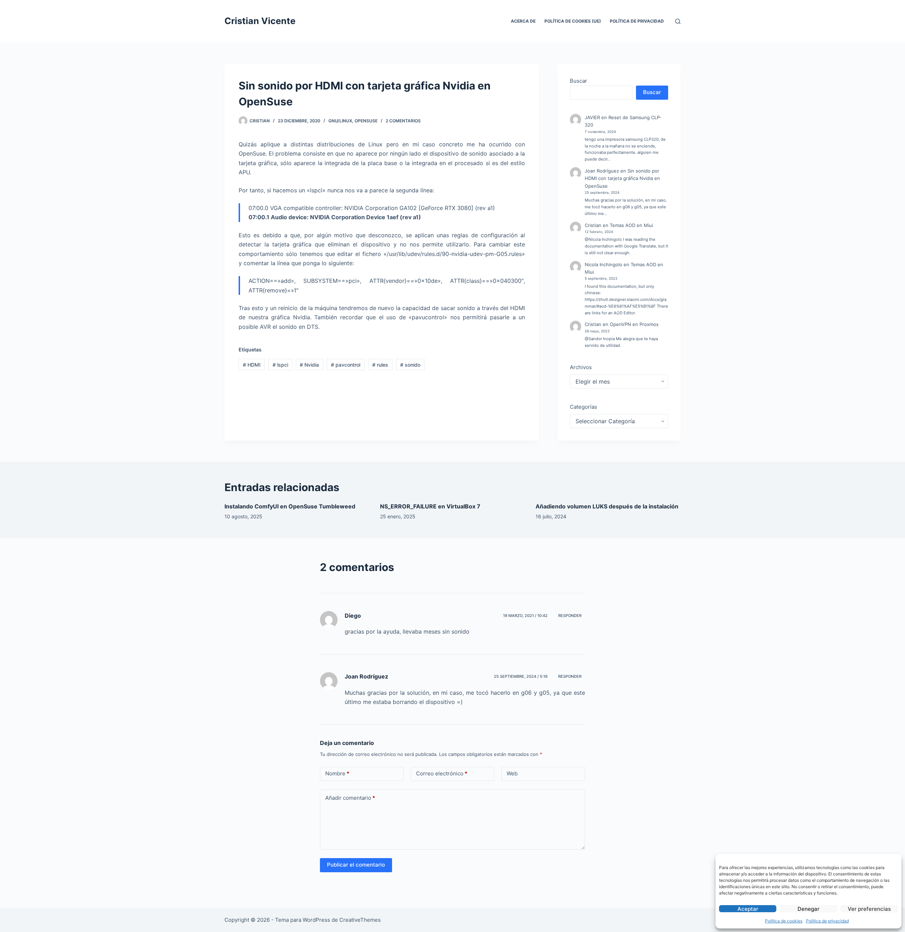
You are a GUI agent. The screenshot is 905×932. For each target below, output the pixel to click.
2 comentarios (403, 120)
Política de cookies (783, 921)
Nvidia (309, 365)
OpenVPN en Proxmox (634, 324)
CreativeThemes (360, 919)
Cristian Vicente (260, 21)
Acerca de (523, 21)
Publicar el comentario (356, 864)
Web (512, 773)
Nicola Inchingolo (603, 264)
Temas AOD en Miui (631, 225)
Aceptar (747, 908)
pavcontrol (345, 365)
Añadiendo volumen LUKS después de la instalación (607, 506)
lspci (280, 365)
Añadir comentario (350, 797)
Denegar (808, 908)
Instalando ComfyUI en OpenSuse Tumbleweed (289, 506)
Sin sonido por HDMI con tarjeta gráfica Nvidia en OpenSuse (622, 178)
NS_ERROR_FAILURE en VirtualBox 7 (430, 506)
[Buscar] (678, 21)
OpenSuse (366, 120)
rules (380, 365)
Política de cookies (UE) (572, 21)
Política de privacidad (827, 921)
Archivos (581, 367)
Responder (570, 615)
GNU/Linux (340, 120)
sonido (410, 365)
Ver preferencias (869, 908)
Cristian (593, 225)
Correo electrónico (441, 773)
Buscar (578, 80)
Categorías (583, 406)
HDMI (252, 365)
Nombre (337, 773)
